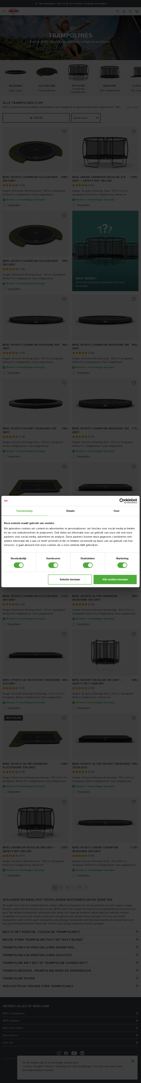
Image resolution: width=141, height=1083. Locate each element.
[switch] (53, 565)
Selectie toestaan (70, 579)
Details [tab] (70, 510)
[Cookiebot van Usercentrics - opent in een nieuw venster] (122, 501)
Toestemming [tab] (24, 510)
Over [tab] (117, 510)
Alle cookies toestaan (115, 579)
